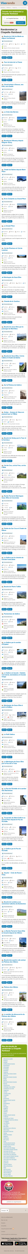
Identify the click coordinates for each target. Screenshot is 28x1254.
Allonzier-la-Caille (8, 1059)
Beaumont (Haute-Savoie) (10, 1077)
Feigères (5, 1108)
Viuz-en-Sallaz (7, 1174)
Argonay (5, 1072)
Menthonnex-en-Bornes (9, 1128)
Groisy (5, 1113)
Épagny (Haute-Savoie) (9, 1100)
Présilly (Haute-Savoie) (9, 1143)
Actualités (3, 1226)
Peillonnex (6, 1138)
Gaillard (5, 1111)
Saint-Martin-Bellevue (9, 1157)
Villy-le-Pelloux (7, 1172)
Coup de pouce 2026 (6, 1228)
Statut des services (9, 1251)
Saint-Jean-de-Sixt (8, 1151)
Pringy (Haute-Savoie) (9, 1144)
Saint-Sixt (5, 1161)
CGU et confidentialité (7, 1217)
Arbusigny (6, 1067)
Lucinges (5, 1125)
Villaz (4, 1167)
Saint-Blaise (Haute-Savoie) (10, 1149)
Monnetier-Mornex (8, 1131)
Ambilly (5, 1062)
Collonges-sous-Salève (9, 1087)
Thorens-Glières (7, 1164)
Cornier (5, 1092)
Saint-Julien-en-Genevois (9, 1154)
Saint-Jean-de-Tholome (9, 1153)
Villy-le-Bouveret (7, 1171)
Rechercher (21, 22)
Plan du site (4, 1220)
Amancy (5, 1060)
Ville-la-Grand (7, 1169)
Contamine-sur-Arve (8, 1088)
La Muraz (5, 1116)
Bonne (5, 1080)
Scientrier (5, 1162)
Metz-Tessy (6, 1129)
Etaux (4, 1101)
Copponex (6, 1090)
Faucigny (5, 1106)
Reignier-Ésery (7, 1146)
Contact (3, 1231)
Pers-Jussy (6, 1139)
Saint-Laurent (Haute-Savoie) (10, 1156)
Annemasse (6, 1065)
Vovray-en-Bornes (8, 1176)
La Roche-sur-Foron (8, 1118)
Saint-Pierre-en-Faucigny (9, 1159)
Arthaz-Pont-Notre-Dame (9, 1073)
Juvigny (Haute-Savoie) (9, 1115)
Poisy (4, 1141)
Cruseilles (6, 1095)
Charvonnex (6, 1085)
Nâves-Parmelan (7, 1134)
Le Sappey (6, 1121)
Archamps (6, 1068)
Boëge (5, 1078)
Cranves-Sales (7, 1093)
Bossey (5, 1083)
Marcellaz (5, 1126)
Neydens (5, 1136)
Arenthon (5, 1070)
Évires (5, 1105)
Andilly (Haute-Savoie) (9, 1064)
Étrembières (6, 1103)
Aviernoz (5, 1075)
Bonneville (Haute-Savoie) (10, 1082)
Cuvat (4, 1097)
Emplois (3, 1223)
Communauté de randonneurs (9, 1234)
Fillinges (5, 1110)
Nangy (5, 1133)
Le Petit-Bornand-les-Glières (10, 1120)
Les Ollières (6, 1123)
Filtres (9, 22)
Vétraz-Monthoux (7, 1166)
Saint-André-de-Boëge (9, 1148)
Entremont (6, 1098)
